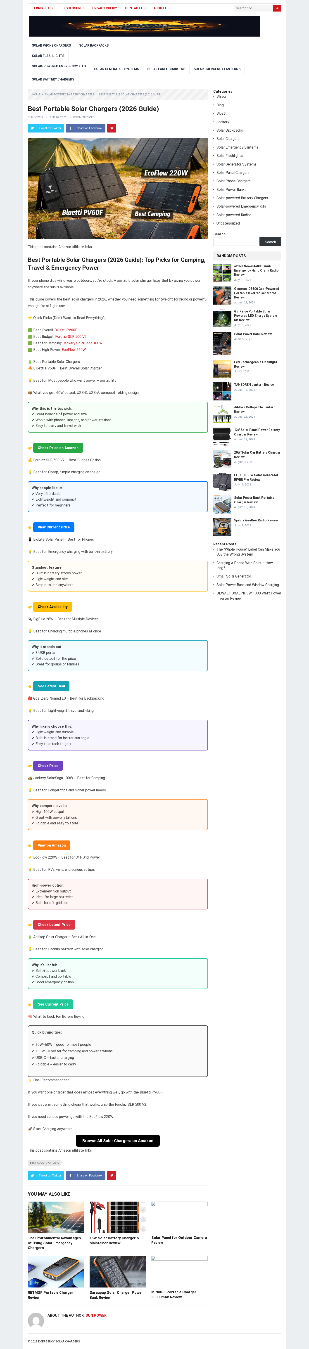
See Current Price (53, 1004)
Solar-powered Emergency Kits (59, 66)
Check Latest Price (54, 925)
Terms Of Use (43, 8)
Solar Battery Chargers (53, 79)
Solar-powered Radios (234, 215)
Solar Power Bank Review (253, 334)
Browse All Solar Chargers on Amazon (117, 1140)
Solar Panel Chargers (166, 69)
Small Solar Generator (233, 576)
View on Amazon (52, 845)
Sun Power (35, 117)
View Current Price (54, 527)
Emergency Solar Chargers (59, 1341)
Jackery (222, 122)
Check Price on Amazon (58, 448)
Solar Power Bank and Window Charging (247, 585)
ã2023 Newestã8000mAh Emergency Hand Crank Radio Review (256, 270)
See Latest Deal (51, 686)
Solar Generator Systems (116, 69)
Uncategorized (228, 223)
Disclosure (72, 8)
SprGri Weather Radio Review (256, 520)
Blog (220, 105)
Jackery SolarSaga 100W (82, 343)
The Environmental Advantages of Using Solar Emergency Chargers (54, 1243)
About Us (161, 8)
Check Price (48, 766)
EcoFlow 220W (74, 350)
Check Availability (53, 607)
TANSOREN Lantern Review (254, 384)
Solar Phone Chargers (51, 45)
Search (219, 234)
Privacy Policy (104, 8)
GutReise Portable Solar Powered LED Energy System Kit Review (255, 316)
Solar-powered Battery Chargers (69, 94)
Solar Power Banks (231, 189)
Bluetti (221, 113)
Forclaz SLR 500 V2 (71, 336)
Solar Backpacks (94, 45)
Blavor (221, 96)
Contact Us (135, 8)
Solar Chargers (228, 139)
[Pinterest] (111, 128)
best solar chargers (44, 1162)
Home (36, 94)
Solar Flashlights (48, 56)
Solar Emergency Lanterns (217, 69)
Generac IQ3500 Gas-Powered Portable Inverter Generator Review (256, 293)
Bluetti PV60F (66, 330)
